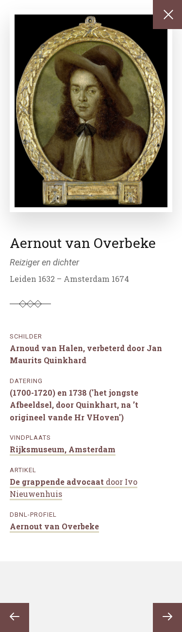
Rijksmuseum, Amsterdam (63, 449)
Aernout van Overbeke (54, 526)
